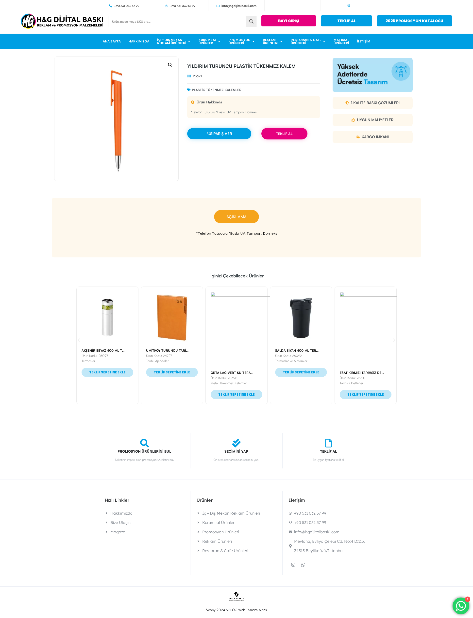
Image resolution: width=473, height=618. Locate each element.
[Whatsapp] (303, 564)
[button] (170, 64)
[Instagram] (349, 5)
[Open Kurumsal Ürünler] (219, 41)
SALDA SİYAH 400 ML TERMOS (299, 350)
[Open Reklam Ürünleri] (281, 41)
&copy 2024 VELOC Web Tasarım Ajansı (237, 610)
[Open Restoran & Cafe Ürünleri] (324, 41)
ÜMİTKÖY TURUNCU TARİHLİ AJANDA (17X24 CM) (185, 350)
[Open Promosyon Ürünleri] (253, 41)
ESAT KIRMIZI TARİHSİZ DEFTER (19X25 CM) (374, 373)
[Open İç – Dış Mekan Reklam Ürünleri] (189, 41)
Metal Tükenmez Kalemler (229, 383)
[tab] (236, 216)
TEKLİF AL (284, 134)
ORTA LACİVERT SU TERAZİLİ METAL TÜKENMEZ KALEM (254, 373)
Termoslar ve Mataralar (291, 361)
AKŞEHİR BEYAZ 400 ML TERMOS (107, 350)
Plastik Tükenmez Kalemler (216, 90)
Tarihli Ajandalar (157, 361)
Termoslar (88, 361)
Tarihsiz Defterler (351, 383)
